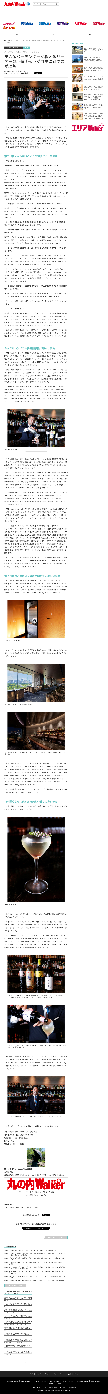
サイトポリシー (36, 1387)
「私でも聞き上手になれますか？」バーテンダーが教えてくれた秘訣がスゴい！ (34, 1250)
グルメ (55, 1374)
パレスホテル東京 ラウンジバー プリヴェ (22, 1207)
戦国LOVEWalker (96, 1381)
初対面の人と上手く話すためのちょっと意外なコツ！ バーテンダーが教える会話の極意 (36, 1280)
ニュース (38, 1374)
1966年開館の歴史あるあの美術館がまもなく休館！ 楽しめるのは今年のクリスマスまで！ (18, 1347)
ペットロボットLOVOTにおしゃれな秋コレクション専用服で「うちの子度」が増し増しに (18, 1329)
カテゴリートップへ (56, 1238)
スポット (62, 1374)
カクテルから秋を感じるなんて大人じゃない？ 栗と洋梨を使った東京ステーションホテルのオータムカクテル (18, 1311)
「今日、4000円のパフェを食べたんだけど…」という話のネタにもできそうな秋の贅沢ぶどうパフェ (18, 1317)
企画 (19, 34)
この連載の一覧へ (16, 1286)
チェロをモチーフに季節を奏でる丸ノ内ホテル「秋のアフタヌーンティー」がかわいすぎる (18, 1305)
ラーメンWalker (50, 1384)
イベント (47, 1374)
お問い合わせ (72, 1387)
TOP (8, 40)
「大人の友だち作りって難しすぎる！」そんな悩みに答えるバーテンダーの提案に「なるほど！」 (37, 1258)
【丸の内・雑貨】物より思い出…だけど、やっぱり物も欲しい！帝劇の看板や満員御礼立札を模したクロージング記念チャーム (18, 1341)
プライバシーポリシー (50, 1387)
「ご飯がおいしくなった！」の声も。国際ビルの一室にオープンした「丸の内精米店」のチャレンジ (18, 1353)
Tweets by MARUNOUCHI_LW (28, 1362)
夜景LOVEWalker (55, 1381)
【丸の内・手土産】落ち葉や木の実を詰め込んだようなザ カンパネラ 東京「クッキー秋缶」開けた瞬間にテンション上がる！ (18, 1323)
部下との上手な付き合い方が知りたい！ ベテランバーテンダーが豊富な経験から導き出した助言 (37, 1276)
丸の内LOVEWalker (82, 1381)
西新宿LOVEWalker (40, 1381)
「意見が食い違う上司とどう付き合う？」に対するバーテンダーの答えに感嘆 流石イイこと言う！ (37, 1263)
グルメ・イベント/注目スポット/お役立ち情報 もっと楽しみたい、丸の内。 (36, 1193)
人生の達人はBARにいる (13, 48)
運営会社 (62, 1387)
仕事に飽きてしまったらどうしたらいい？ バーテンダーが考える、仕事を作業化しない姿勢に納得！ (37, 1272)
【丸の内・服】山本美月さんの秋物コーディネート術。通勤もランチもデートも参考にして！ (18, 1335)
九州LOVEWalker (68, 1381)
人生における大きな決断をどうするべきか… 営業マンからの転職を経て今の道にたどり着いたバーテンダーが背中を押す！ (37, 1267)
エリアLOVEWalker (12, 1381)
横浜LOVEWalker (26, 1381)
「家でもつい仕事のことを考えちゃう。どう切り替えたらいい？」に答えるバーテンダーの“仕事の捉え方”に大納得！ (37, 1254)
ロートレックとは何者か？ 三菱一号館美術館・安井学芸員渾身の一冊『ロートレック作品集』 (18, 1299)
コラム (55, 34)
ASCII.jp (60, 1384)
